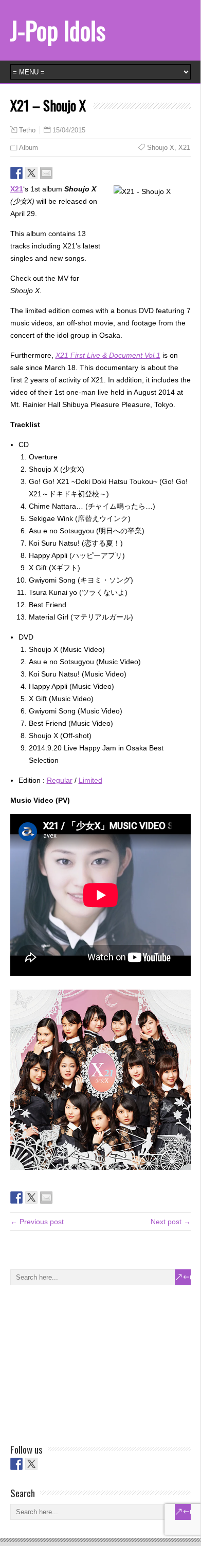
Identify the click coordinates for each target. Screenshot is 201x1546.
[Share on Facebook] (16, 173)
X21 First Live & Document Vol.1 (108, 355)
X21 (184, 147)
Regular (59, 780)
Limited (90, 780)
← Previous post (37, 1222)
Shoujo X (160, 147)
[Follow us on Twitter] (31, 1464)
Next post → (171, 1222)
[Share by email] (46, 173)
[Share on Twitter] (31, 173)
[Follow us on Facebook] (16, 1464)
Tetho (27, 130)
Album (28, 147)
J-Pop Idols (57, 30)
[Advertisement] (87, 1362)
